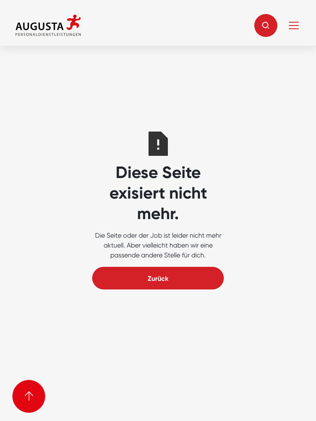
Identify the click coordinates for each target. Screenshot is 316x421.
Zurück (158, 278)
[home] (48, 25)
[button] (265, 25)
